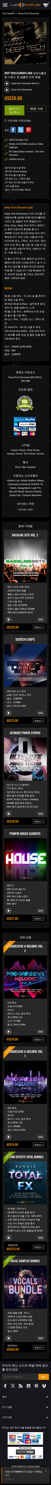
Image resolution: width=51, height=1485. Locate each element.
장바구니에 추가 (14, 110)
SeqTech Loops (25, 639)
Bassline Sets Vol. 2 (25, 535)
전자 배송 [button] (25, 120)
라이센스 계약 (25, 509)
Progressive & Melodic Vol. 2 (25, 948)
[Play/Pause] (8, 619)
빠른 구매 (36, 108)
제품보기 (38, 627)
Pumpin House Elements (25, 833)
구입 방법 (12, 120)
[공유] (13, 130)
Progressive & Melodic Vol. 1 (25, 1053)
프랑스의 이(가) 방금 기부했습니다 (23, 1473)
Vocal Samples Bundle (25, 1260)
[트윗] (21, 130)
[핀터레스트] (28, 130)
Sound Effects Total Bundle (25, 1156)
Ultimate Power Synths (25, 732)
